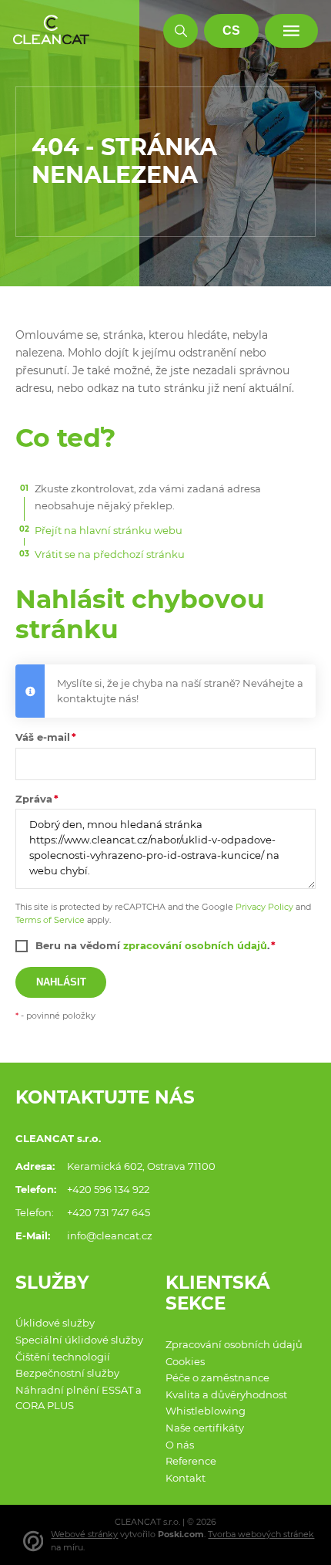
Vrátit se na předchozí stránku (110, 554)
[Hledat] (180, 31)
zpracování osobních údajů (195, 945)
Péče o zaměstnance (217, 1377)
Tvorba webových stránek (261, 1534)
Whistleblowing (206, 1410)
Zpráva (33, 799)
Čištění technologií (62, 1356)
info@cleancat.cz (109, 1235)
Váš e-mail (42, 737)
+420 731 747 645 (108, 1212)
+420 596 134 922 (108, 1189)
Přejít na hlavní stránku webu (108, 530)
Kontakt (186, 1478)
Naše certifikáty (205, 1427)
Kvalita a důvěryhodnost (226, 1394)
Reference (191, 1461)
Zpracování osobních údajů (234, 1344)
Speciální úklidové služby (79, 1339)
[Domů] (51, 30)
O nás (180, 1444)
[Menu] (291, 31)
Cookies (185, 1361)
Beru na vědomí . (152, 945)
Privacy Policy (264, 906)
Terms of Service (50, 919)
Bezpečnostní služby (67, 1373)
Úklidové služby (55, 1323)
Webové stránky (84, 1534)
